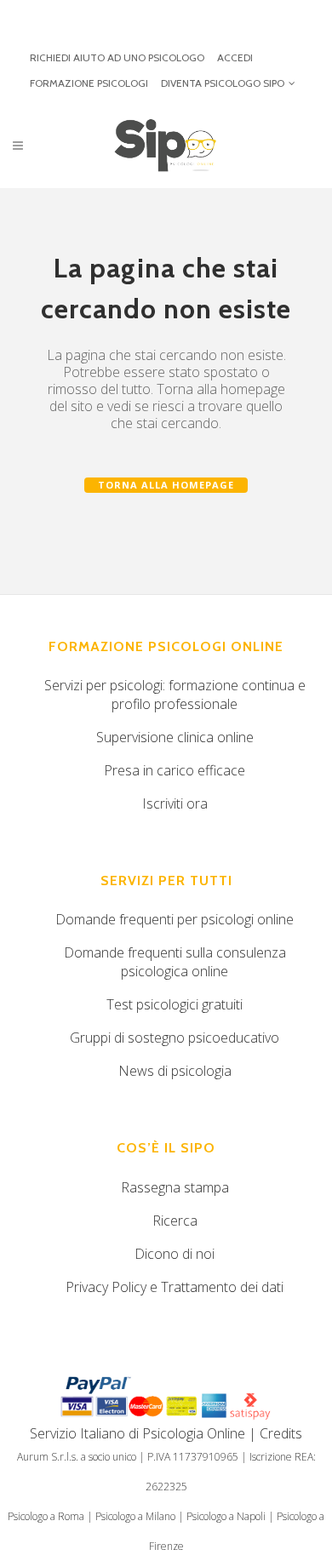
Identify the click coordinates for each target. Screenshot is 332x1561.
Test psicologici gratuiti (174, 1004)
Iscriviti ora (175, 803)
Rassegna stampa (175, 1187)
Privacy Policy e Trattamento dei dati (174, 1287)
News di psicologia (175, 1070)
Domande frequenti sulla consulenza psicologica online (175, 962)
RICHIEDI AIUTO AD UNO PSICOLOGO (117, 57)
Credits (281, 1433)
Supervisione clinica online (175, 737)
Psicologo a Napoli (226, 1516)
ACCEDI (235, 57)
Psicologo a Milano (135, 1516)
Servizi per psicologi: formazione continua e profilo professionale (175, 694)
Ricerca (174, 1220)
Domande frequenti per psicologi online (174, 919)
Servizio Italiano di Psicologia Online (137, 1433)
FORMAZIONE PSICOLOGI (89, 83)
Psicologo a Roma (46, 1516)
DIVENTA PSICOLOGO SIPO (222, 83)
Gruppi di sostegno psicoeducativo (174, 1037)
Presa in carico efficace (174, 770)
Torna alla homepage (166, 484)
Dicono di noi (175, 1253)
